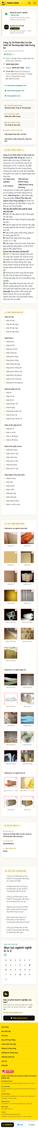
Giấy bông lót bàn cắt (13, 411)
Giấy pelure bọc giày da (14, 383)
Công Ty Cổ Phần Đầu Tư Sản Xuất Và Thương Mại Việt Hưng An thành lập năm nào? (18, 929)
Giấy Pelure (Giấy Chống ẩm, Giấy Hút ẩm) (18, 140)
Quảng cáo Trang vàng (9, 1053)
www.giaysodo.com (13, 96)
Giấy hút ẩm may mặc (13, 379)
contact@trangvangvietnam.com (10, 1114)
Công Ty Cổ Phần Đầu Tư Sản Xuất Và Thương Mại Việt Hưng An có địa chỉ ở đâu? (18, 878)
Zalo (29, 68)
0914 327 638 (18, 68)
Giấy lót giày (10, 407)
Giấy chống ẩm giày (13, 364)
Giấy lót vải (10, 400)
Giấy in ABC (10, 489)
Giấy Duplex (10, 486)
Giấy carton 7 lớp (12, 468)
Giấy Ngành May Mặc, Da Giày (15, 134)
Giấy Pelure (9, 338)
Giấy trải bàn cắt (12, 404)
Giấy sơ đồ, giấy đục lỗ (13, 425)
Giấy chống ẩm (11, 353)
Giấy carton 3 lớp (12, 453)
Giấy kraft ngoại (11, 450)
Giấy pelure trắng (12, 360)
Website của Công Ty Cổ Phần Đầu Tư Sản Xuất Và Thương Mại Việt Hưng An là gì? (17, 909)
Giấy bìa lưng (11, 478)
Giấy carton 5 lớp (12, 461)
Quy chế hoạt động (8, 1040)
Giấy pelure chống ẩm (14, 368)
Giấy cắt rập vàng (12, 324)
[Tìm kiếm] (29, 3)
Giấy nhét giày (11, 497)
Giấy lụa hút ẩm (11, 349)
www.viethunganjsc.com (15, 91)
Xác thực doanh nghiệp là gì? (12, 1012)
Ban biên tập (6, 1031)
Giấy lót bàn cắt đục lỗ (14, 419)
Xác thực (4, 1036)
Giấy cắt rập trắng (12, 332)
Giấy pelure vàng (12, 356)
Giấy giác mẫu (11, 493)
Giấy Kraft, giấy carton (13, 446)
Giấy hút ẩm (10, 345)
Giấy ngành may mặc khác (15, 475)
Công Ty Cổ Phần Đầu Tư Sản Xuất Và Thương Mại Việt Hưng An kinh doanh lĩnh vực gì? (18, 899)
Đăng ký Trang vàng (8, 1048)
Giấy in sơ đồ (10, 432)
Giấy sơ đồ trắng (12, 436)
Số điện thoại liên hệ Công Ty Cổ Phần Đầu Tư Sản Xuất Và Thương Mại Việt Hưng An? (17, 888)
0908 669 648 (12, 64)
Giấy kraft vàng (11, 465)
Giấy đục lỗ (10, 429)
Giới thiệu (5, 1027)
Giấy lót (8, 392)
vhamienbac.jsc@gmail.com (16, 85)
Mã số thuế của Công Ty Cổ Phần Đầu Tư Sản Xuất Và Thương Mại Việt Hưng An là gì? (18, 919)
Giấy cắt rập (9, 317)
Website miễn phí (7, 1057)
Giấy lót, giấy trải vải (12, 389)
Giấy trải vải (10, 396)
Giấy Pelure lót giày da (14, 375)
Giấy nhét (9, 482)
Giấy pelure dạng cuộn (14, 371)
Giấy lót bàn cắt (11, 415)
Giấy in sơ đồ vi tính (13, 504)
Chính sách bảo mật (8, 1044)
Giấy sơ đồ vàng (11, 440)
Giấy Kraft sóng (11, 457)
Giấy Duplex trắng (12, 501)
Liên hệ (4, 1061)
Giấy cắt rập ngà (12, 328)
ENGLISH (4, 1065)
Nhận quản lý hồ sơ (20, 1018)
